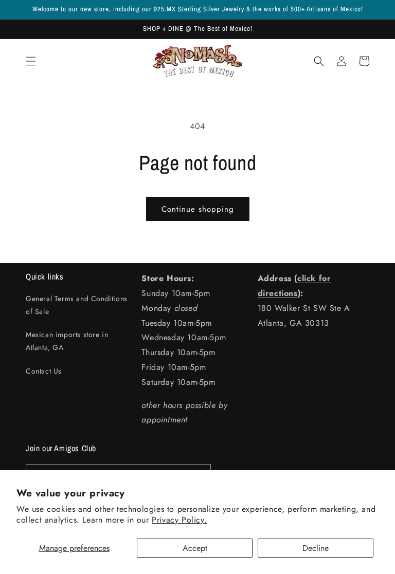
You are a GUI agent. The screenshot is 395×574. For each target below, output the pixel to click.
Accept (195, 548)
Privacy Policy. (179, 520)
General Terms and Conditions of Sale (77, 305)
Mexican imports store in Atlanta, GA (67, 341)
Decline (315, 548)
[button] (31, 61)
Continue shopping (197, 209)
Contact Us (44, 371)
